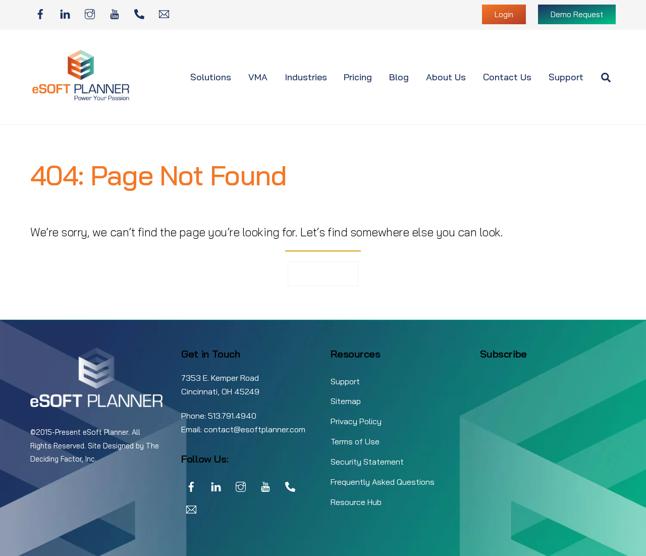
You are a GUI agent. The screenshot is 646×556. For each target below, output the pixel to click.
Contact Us (507, 77)
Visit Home (323, 273)
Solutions (210, 77)
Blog (399, 77)
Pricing (358, 77)
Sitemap (346, 401)
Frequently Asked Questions (383, 482)
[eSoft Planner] (80, 98)
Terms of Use (355, 441)
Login (504, 14)
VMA (257, 77)
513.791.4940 (232, 416)
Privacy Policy (356, 421)
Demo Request (577, 14)
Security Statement (367, 462)
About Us (446, 77)
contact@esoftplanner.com (254, 429)
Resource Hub (356, 502)
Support (566, 77)
